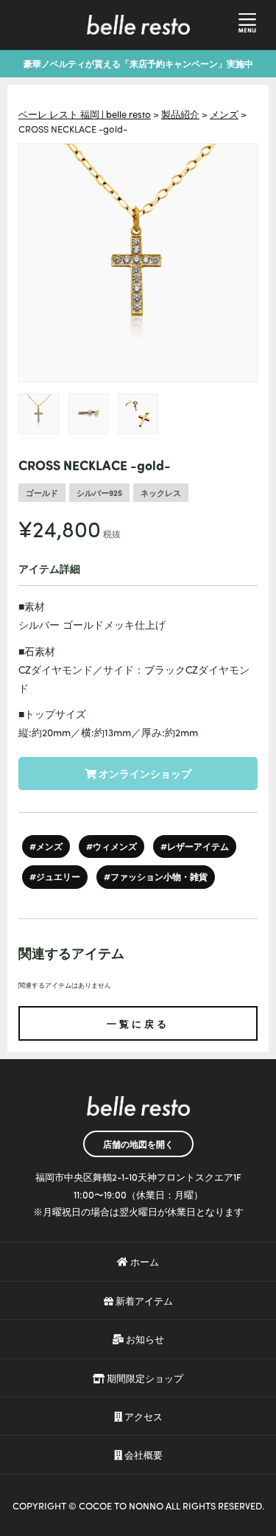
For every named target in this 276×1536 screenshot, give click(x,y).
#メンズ (46, 846)
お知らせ (144, 1339)
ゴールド (42, 492)
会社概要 (142, 1454)
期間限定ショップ (144, 1378)
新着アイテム (143, 1300)
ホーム (143, 1261)
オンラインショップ (143, 774)
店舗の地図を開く (138, 1144)
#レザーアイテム (194, 846)
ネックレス (161, 492)
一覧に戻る (138, 1023)
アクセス (142, 1416)
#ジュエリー (54, 876)
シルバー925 (99, 492)
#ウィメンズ (111, 846)
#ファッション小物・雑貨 (156, 876)
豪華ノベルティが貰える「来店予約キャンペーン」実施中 (138, 63)
